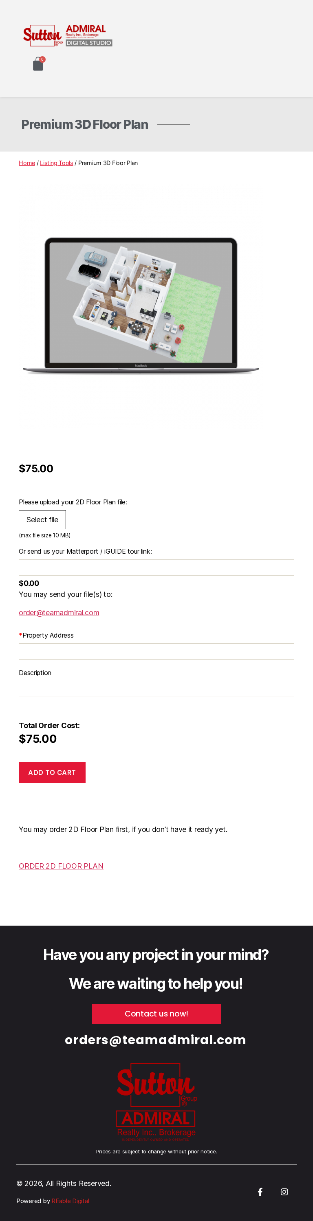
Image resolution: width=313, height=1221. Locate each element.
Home (27, 162)
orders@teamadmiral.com (156, 1040)
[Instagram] (284, 1192)
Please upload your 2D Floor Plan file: (73, 502)
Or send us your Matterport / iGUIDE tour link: (85, 551)
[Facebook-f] (260, 1192)
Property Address (46, 635)
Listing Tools (56, 162)
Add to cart (52, 772)
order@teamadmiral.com (59, 612)
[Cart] (38, 64)
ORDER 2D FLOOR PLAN (61, 866)
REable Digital (69, 1201)
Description (35, 673)
